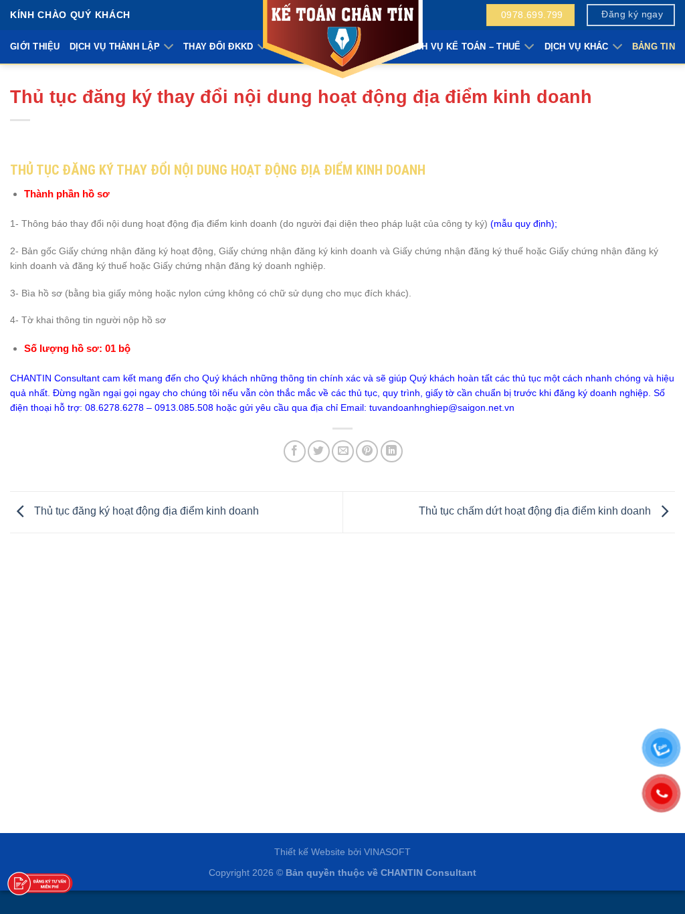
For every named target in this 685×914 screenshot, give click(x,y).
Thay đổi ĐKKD (218, 46)
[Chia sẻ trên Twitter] (319, 451)
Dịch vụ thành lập (115, 46)
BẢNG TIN (653, 46)
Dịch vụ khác (577, 46)
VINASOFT (387, 851)
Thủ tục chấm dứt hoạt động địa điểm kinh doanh (536, 511)
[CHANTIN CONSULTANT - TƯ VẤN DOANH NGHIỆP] (342, 40)
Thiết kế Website (309, 851)
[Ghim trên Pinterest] (367, 451)
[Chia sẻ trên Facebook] (295, 451)
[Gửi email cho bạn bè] (343, 451)
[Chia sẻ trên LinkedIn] (392, 451)
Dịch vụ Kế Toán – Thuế (464, 46)
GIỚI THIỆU (35, 46)
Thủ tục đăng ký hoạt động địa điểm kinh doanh (145, 511)
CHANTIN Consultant (428, 872)
